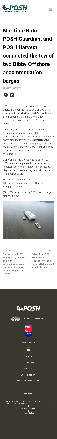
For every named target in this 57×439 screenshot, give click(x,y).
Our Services (27, 363)
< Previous (8, 251)
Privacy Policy (28, 413)
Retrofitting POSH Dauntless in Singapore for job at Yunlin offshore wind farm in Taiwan (42, 260)
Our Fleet (27, 369)
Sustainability (28, 375)
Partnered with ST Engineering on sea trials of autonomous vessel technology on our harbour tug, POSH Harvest (14, 264)
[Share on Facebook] (6, 94)
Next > (51, 251)
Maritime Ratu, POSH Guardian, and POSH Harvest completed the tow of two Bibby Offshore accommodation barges (28, 56)
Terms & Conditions (28, 408)
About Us (27, 357)
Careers (28, 387)
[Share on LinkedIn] (12, 94)
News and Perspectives (27, 381)
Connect (28, 393)
